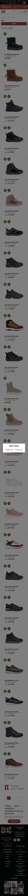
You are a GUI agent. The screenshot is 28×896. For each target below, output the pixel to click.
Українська (9, 450)
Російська (19, 450)
